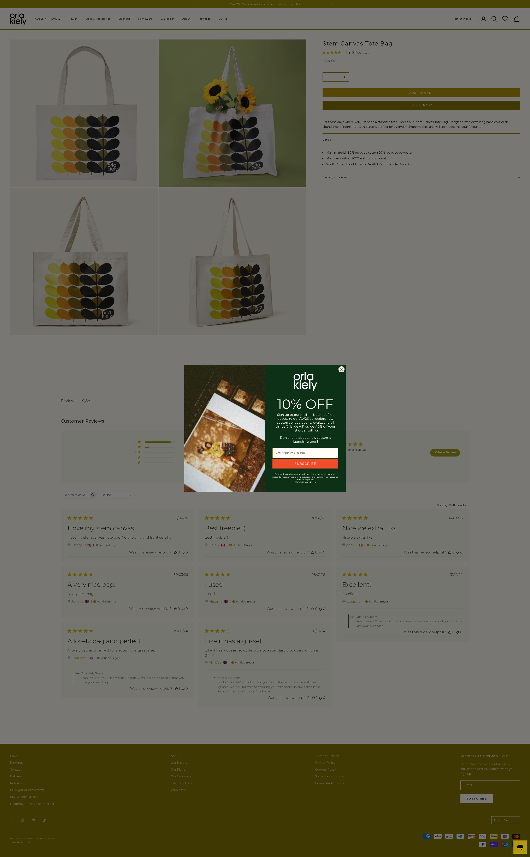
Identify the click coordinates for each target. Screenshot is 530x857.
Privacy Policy (309, 482)
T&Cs (297, 482)
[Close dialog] (341, 369)
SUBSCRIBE (305, 464)
